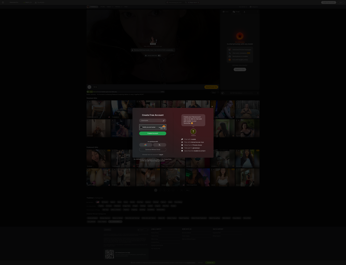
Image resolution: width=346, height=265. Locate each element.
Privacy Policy (167, 159)
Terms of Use (159, 159)
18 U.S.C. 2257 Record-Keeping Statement (153, 160)
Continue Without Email (152, 149)
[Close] (212, 106)
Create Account (152, 133)
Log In (161, 154)
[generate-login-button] (163, 120)
